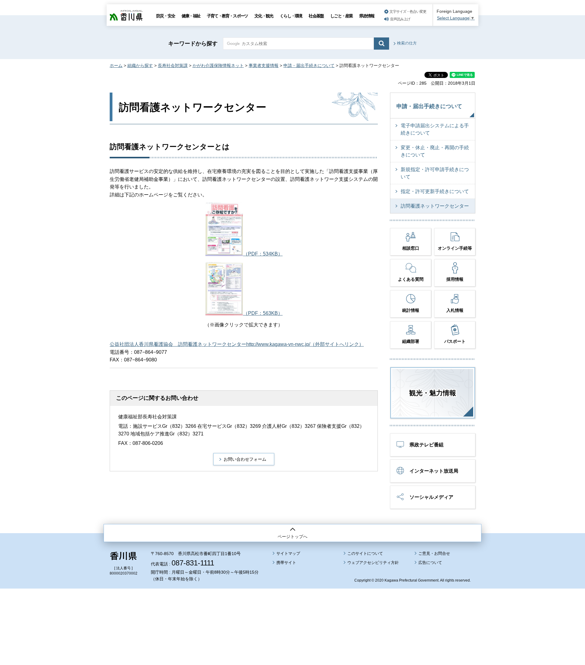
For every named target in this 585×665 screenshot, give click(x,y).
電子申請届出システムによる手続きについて (435, 129)
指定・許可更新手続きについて (435, 191)
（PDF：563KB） (263, 313)
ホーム (116, 65)
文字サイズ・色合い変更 (407, 11)
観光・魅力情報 (432, 393)
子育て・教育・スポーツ (227, 15)
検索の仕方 (407, 43)
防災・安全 (165, 15)
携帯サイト (286, 562)
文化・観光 (263, 15)
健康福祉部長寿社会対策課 (147, 416)
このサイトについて (365, 553)
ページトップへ (292, 536)
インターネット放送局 (434, 470)
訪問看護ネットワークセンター (435, 206)
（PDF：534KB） (263, 253)
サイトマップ (288, 553)
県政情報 (366, 15)
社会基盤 (316, 15)
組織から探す (140, 65)
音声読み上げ (400, 19)
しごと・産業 (341, 15)
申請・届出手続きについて (309, 65)
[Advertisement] (292, 610)
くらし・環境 (291, 15)
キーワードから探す (193, 43)
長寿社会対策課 (173, 65)
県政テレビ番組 (427, 444)
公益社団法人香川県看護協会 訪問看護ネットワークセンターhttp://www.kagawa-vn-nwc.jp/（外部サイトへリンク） (237, 344)
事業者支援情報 (263, 65)
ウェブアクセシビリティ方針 (373, 562)
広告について (430, 562)
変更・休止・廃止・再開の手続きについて (435, 151)
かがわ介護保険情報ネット (218, 65)
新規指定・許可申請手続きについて (435, 173)
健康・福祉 (191, 15)
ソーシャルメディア (431, 497)
